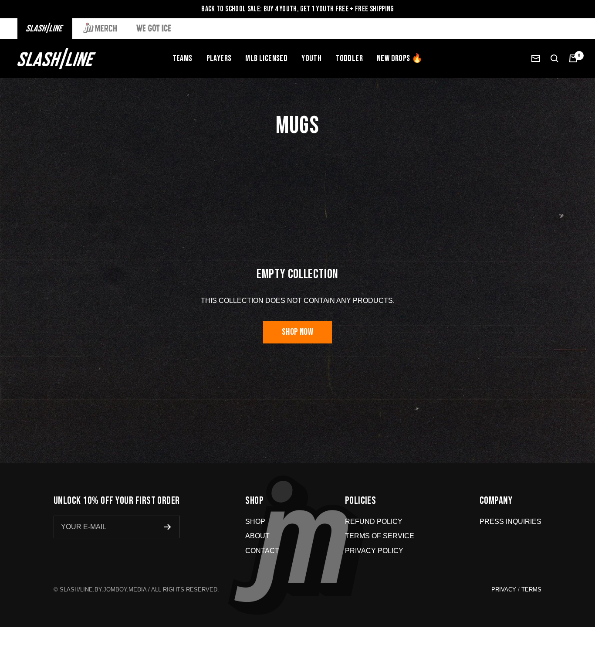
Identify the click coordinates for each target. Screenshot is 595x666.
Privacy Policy (374, 550)
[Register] (167, 527)
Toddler (349, 58)
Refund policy (373, 521)
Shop (255, 521)
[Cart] (573, 58)
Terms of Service (379, 536)
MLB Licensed (266, 58)
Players (219, 58)
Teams (182, 58)
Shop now (297, 331)
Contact (262, 550)
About (257, 536)
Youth (311, 58)
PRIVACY (503, 589)
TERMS (531, 589)
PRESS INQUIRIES (510, 521)
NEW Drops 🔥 (400, 58)
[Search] (554, 58)
